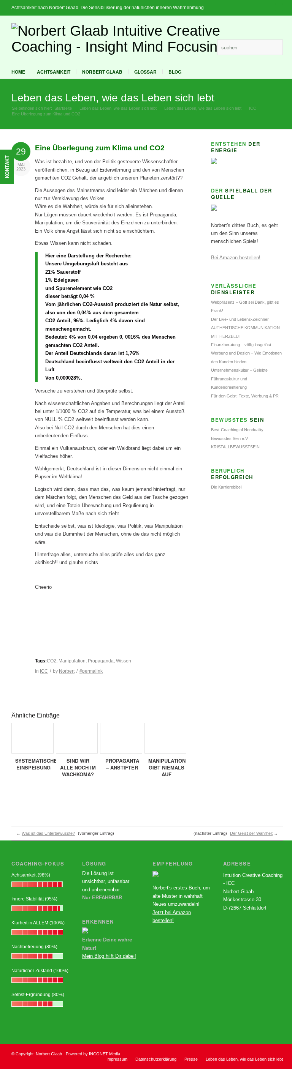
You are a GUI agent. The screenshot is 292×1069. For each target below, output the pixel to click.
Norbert (67, 671)
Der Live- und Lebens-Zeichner (240, 319)
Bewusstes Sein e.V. (230, 438)
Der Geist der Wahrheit (251, 833)
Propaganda (101, 661)
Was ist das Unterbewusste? (48, 833)
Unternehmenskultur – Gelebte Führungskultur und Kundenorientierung (239, 378)
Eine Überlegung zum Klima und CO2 (100, 148)
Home (18, 71)
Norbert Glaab (102, 71)
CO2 (51, 661)
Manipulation (72, 661)
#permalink (91, 671)
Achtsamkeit (53, 71)
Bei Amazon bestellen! (235, 257)
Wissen (123, 661)
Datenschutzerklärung (155, 1059)
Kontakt (7, 166)
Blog (174, 71)
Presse (191, 1059)
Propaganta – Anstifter (122, 764)
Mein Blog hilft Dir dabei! (109, 956)
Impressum (116, 1059)
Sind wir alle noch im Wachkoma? (78, 767)
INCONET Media (104, 1054)
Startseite (63, 108)
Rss (207, 47)
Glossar (145, 71)
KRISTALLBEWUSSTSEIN (235, 447)
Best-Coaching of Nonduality (237, 429)
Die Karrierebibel (226, 487)
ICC (252, 108)
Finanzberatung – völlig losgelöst (241, 344)
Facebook (195, 47)
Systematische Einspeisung (36, 764)
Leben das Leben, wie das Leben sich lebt (112, 98)
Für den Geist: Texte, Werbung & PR (245, 396)
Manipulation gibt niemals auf (167, 767)
